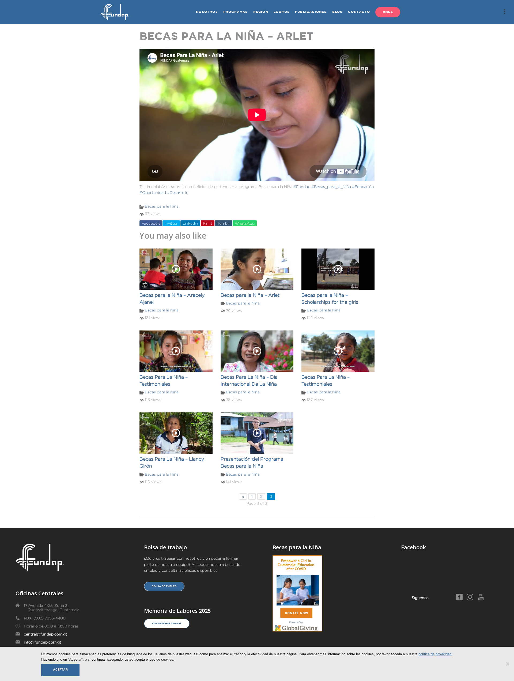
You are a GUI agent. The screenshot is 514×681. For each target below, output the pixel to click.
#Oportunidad (152, 192)
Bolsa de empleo (164, 586)
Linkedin (190, 223)
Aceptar (60, 669)
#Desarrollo (177, 192)
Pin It (207, 223)
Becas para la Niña (162, 206)
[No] (507, 664)
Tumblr (223, 223)
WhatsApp (245, 223)
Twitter (171, 223)
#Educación (363, 187)
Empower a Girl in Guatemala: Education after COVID (296, 565)
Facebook (151, 223)
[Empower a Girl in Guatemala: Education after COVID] (298, 589)
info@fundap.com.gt (42, 642)
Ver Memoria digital (167, 623)
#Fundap (301, 187)
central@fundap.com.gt (45, 634)
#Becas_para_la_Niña (331, 187)
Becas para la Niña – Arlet (250, 295)
